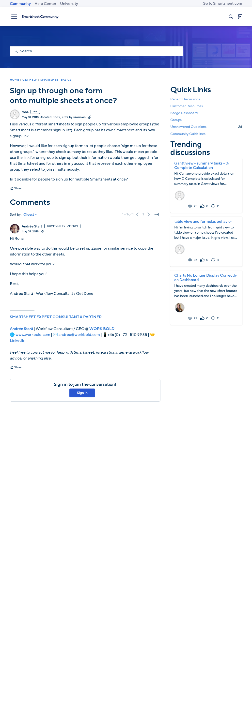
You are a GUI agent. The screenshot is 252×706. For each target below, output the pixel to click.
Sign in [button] (82, 393)
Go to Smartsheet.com (222, 3)
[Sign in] (240, 16)
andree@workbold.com (79, 334)
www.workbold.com (33, 334)
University (69, 3)
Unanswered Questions (206, 126)
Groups (176, 120)
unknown (79, 117)
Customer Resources (186, 106)
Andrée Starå (32, 226)
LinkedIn (17, 340)
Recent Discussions (185, 99)
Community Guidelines (187, 134)
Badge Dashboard (184, 113)
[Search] (231, 16)
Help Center (45, 3)
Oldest (28, 214)
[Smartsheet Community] (40, 17)
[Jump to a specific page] (156, 214)
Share (16, 188)
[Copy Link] (90, 117)
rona (25, 112)
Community (20, 3)
